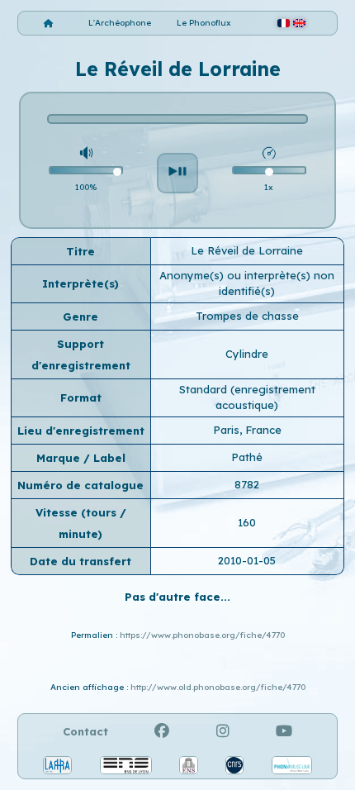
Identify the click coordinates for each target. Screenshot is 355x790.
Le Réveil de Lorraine (247, 250)
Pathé (247, 457)
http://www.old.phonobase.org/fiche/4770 (217, 687)
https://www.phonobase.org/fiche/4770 (202, 635)
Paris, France (247, 429)
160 (247, 522)
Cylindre (246, 353)
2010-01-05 (247, 560)
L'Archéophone (119, 22)
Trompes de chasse (247, 315)
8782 (246, 484)
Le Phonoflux (204, 22)
